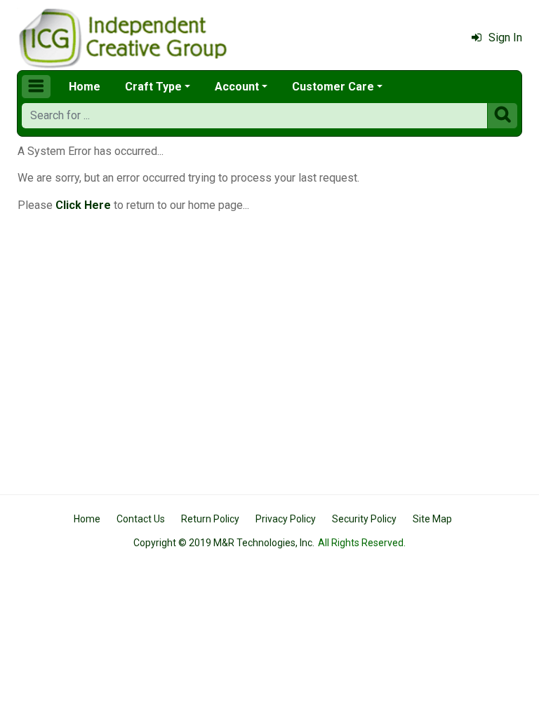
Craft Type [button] (153, 86)
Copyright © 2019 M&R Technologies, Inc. (223, 542)
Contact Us (141, 518)
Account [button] (237, 86)
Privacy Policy (285, 518)
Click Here (83, 205)
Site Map (432, 518)
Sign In (505, 37)
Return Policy (210, 518)
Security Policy (364, 518)
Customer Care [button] (333, 86)
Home (84, 86)
